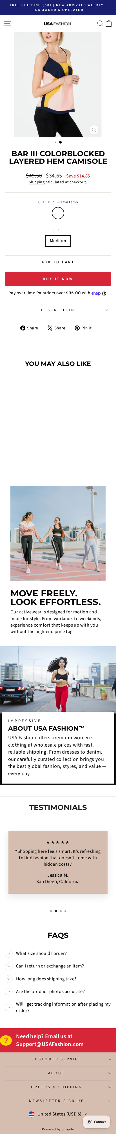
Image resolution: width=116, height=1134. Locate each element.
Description (58, 310)
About (56, 1073)
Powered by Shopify (58, 1129)
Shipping (36, 182)
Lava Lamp (58, 213)
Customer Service (57, 1059)
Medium (58, 240)
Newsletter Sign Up (56, 1100)
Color (58, 202)
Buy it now (58, 278)
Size (58, 230)
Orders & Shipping (56, 1087)
